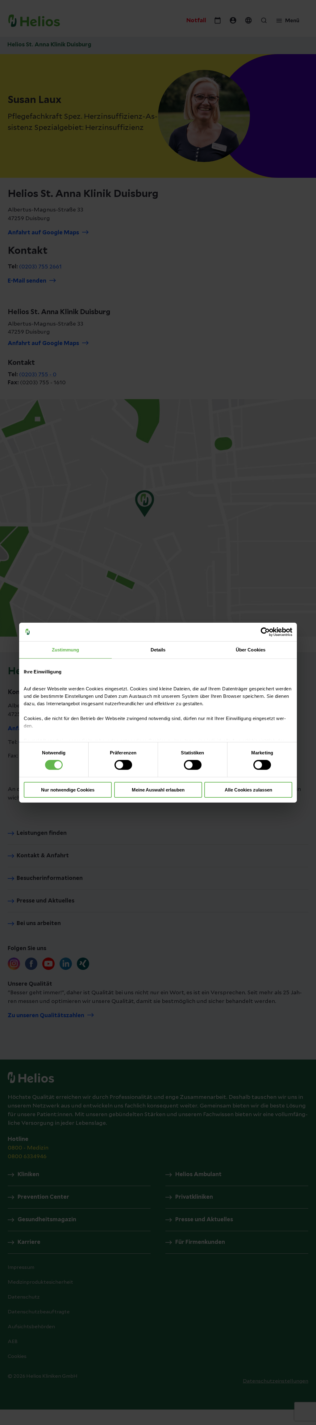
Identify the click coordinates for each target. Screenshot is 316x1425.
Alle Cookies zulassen (248, 789)
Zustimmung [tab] (65, 649)
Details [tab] (158, 649)
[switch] (123, 765)
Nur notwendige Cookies (67, 789)
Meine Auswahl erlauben (158, 789)
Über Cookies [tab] (250, 649)
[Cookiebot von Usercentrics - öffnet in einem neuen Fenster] (265, 631)
